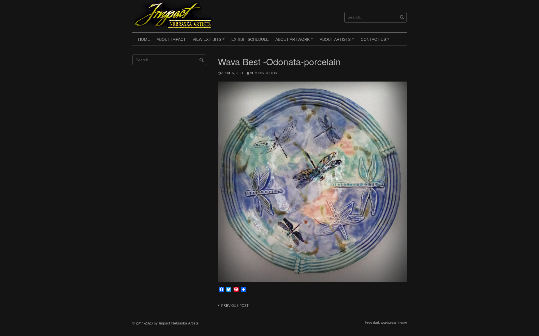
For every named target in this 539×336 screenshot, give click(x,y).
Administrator (263, 73)
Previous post (234, 306)
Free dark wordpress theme (386, 322)
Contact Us (376, 41)
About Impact (171, 39)
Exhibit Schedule (250, 39)
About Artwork (295, 41)
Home (144, 39)
